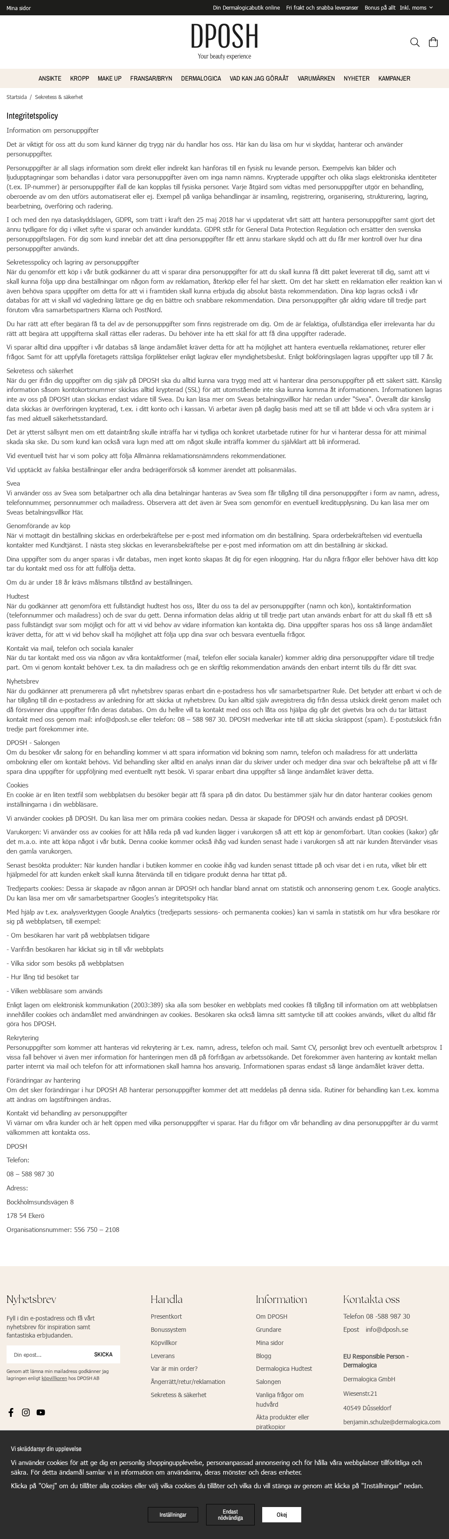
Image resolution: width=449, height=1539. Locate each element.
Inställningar (173, 1514)
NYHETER (357, 78)
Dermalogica (201, 78)
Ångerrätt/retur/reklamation (188, 1381)
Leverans (163, 1356)
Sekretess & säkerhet (179, 1395)
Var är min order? (174, 1368)
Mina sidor (19, 7)
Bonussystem (168, 1329)
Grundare (268, 1329)
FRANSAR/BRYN (151, 78)
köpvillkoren (54, 1378)
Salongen (268, 1381)
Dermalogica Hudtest (284, 1368)
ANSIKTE (50, 78)
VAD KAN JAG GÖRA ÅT (259, 78)
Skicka (103, 1354)
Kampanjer (394, 78)
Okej (282, 1514)
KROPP (79, 78)
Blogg (263, 1356)
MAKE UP (109, 78)
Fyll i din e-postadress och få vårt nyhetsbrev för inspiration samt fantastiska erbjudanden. (51, 1326)
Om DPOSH (271, 1316)
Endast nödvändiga (230, 1514)
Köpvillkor (164, 1342)
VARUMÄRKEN (316, 78)
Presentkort (166, 1316)
